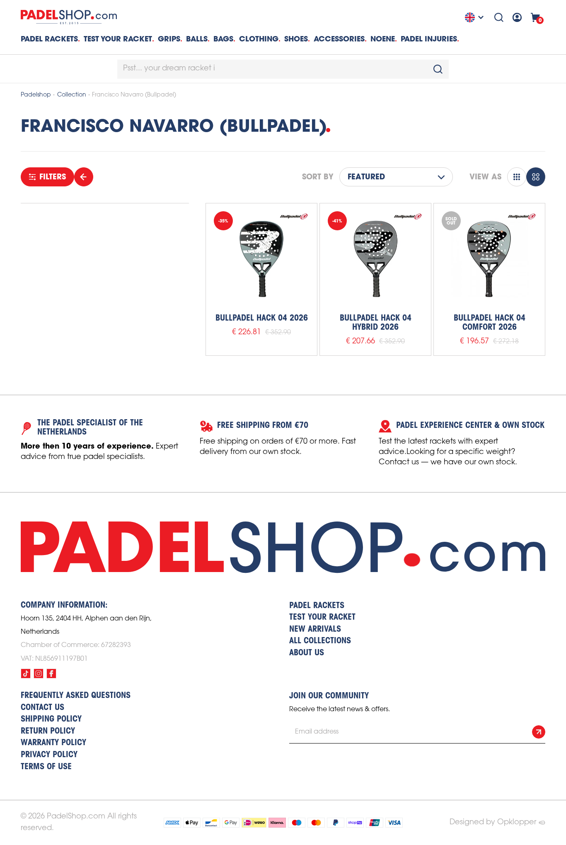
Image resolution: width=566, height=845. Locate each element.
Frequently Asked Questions (76, 696)
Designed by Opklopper (493, 822)
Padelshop (36, 95)
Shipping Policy (51, 719)
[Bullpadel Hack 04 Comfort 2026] (489, 259)
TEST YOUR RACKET (118, 38)
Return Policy (48, 731)
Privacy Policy (49, 755)
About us (306, 653)
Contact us (42, 708)
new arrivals (315, 629)
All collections (320, 641)
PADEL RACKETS (316, 606)
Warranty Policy (53, 743)
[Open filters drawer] (83, 176)
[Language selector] (475, 17)
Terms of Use (46, 767)
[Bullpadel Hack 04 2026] (261, 259)
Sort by (318, 177)
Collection (71, 95)
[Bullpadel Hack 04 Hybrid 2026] (375, 259)
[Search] (498, 17)
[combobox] (283, 69)
